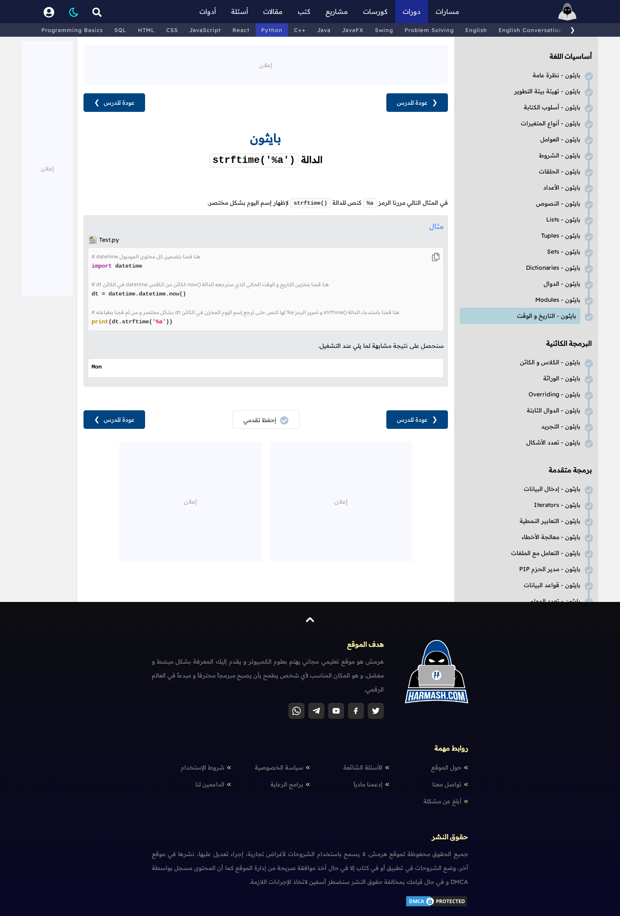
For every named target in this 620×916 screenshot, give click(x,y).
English (476, 30)
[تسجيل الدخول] (49, 11)
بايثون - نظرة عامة (556, 75)
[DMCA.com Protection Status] (436, 905)
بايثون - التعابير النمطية (550, 521)
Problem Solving (429, 30)
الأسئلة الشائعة (363, 767)
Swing (384, 30)
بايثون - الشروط (559, 155)
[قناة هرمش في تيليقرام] (316, 711)
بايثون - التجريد (560, 426)
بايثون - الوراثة (561, 378)
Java (324, 30)
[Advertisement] (265, 64)
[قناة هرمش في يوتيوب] (336, 711)
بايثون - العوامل (560, 139)
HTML (146, 30)
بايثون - (563, 219)
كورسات (375, 11)
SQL (120, 30)
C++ (300, 30)
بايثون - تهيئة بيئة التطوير (547, 91)
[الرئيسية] (567, 11)
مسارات (447, 11)
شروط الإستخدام (202, 767)
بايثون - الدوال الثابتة (553, 410)
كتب (304, 11)
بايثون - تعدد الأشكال (553, 442)
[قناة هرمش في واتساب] (296, 711)
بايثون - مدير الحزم (549, 569)
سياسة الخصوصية (279, 767)
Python (272, 30)
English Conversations (532, 30)
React (241, 30)
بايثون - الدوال (562, 283)
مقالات (273, 11)
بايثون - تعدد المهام (555, 601)
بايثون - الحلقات (559, 171)
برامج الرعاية (286, 784)
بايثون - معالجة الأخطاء (551, 537)
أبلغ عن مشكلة (442, 801)
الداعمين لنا (209, 784)
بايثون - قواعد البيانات (552, 585)
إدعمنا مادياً (368, 784)
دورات (412, 11)
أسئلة (239, 11)
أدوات (207, 11)
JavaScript (205, 30)
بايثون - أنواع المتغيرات (550, 123)
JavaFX (353, 30)
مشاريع (337, 11)
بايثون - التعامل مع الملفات (545, 553)
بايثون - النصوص (558, 203)
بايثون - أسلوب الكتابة (552, 107)
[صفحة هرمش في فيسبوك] (356, 711)
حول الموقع (446, 767)
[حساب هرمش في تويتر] (376, 711)
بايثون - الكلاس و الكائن (550, 362)
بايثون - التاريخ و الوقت (546, 316)
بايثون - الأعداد (561, 187)
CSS (172, 30)
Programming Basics (72, 30)
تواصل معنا (446, 784)
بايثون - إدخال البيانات (552, 489)
